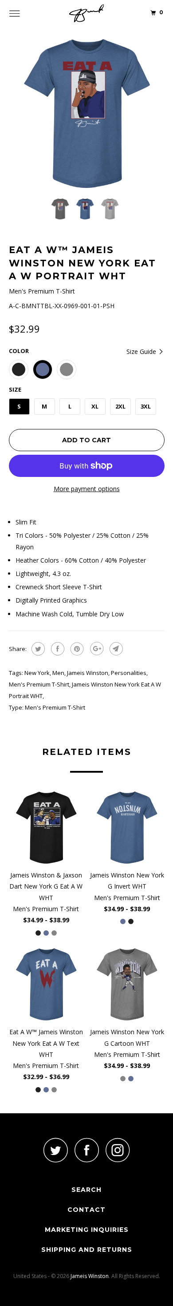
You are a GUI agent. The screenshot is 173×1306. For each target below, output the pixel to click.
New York (37, 673)
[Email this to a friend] (115, 648)
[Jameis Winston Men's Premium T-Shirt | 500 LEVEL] (87, 113)
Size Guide (142, 351)
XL (94, 406)
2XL (120, 406)
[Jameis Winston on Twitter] (55, 1150)
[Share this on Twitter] (37, 648)
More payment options (87, 488)
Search (86, 1190)
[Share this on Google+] (95, 648)
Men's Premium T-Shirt (39, 684)
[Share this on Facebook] (56, 648)
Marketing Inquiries (87, 1230)
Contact (86, 1210)
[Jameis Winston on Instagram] (117, 1150)
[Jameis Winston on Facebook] (86, 1150)
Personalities (128, 673)
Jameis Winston (87, 673)
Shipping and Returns (86, 1250)
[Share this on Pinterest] (76, 648)
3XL (146, 406)
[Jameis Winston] (86, 13)
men (58, 673)
